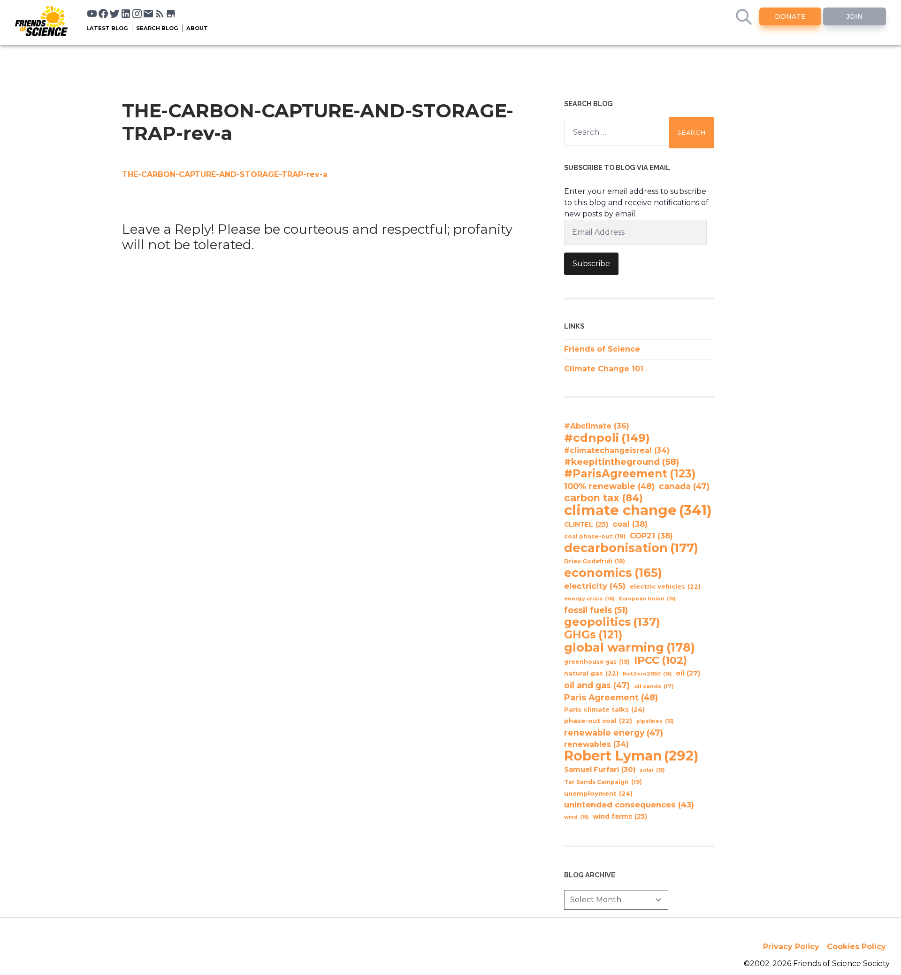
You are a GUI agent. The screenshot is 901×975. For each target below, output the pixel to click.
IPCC (660, 660)
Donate (790, 16)
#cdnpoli (607, 437)
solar (652, 770)
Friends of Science (602, 349)
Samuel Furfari (599, 769)
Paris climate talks (604, 709)
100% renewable (609, 486)
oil (688, 673)
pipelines (654, 721)
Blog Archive (589, 875)
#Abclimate (596, 426)
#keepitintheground (621, 461)
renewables (596, 744)
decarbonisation (631, 547)
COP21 (651, 535)
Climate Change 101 (603, 368)
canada (684, 486)
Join (854, 16)
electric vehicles (665, 586)
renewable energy (613, 732)
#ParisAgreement (629, 473)
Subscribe (591, 263)
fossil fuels (596, 610)
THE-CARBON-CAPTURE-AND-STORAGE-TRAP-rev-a (225, 174)
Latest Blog (107, 28)
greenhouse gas (597, 661)
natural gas (591, 673)
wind (576, 817)
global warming (629, 647)
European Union (647, 599)
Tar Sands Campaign (603, 781)
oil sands (654, 686)
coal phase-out (595, 536)
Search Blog (157, 28)
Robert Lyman (631, 755)
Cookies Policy (856, 946)
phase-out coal (598, 720)
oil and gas (597, 685)
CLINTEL (586, 524)
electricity (595, 586)
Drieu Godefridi (594, 561)
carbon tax (603, 498)
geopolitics (612, 622)
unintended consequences (629, 804)
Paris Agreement (611, 697)
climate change (638, 510)
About (197, 28)
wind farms (620, 816)
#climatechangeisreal (617, 450)
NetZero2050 (647, 674)
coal (630, 524)
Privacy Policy (791, 946)
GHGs (593, 634)
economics (613, 572)
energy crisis (589, 598)
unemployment (598, 793)
